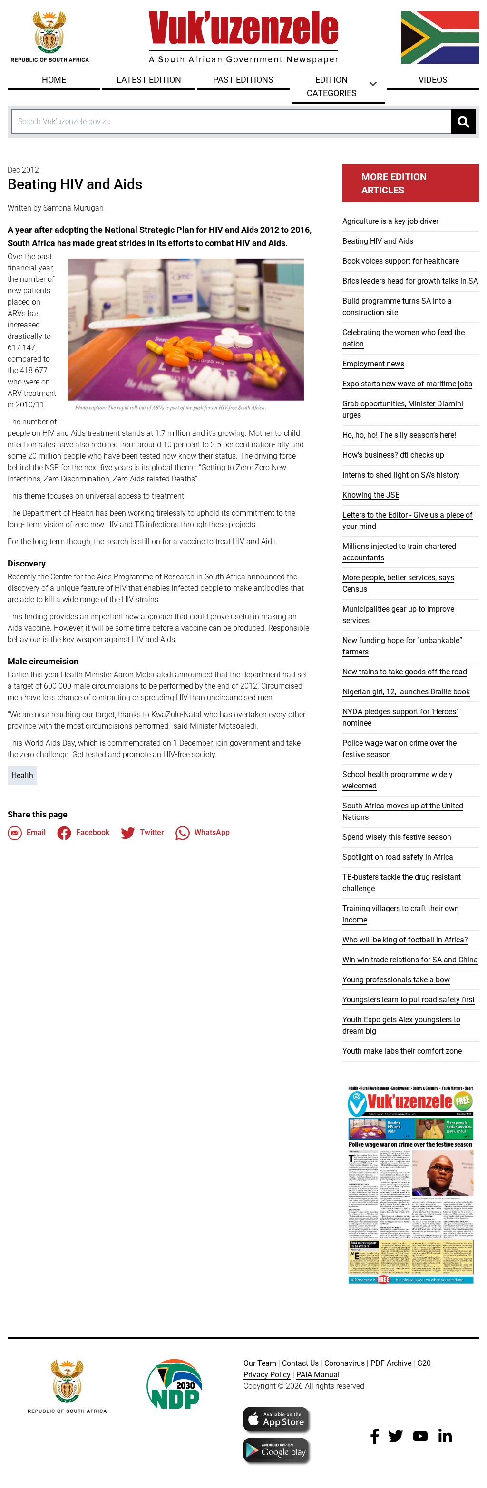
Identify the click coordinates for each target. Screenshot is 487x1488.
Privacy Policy (267, 1374)
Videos (433, 80)
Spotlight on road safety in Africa (397, 857)
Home (54, 80)
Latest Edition (149, 80)
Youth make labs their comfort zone (402, 1051)
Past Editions (243, 80)
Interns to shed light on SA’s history (400, 475)
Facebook (92, 832)
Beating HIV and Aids (377, 241)
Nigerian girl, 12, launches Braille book (406, 691)
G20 (424, 1363)
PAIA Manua (317, 1374)
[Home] (243, 37)
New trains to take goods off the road (404, 671)
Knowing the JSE (370, 494)
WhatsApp (212, 832)
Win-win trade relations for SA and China (410, 959)
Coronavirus (344, 1363)
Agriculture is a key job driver (390, 221)
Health (22, 775)
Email (36, 832)
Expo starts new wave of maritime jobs (407, 383)
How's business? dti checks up (393, 455)
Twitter (152, 832)
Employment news (373, 363)
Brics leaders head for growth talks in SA (410, 281)
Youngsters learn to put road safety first (408, 999)
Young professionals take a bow (396, 979)
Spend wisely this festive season (396, 837)
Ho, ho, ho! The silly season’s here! (399, 435)
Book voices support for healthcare (400, 261)
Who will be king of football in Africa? (405, 939)
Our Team (260, 1363)
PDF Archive (390, 1363)
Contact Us (300, 1363)
